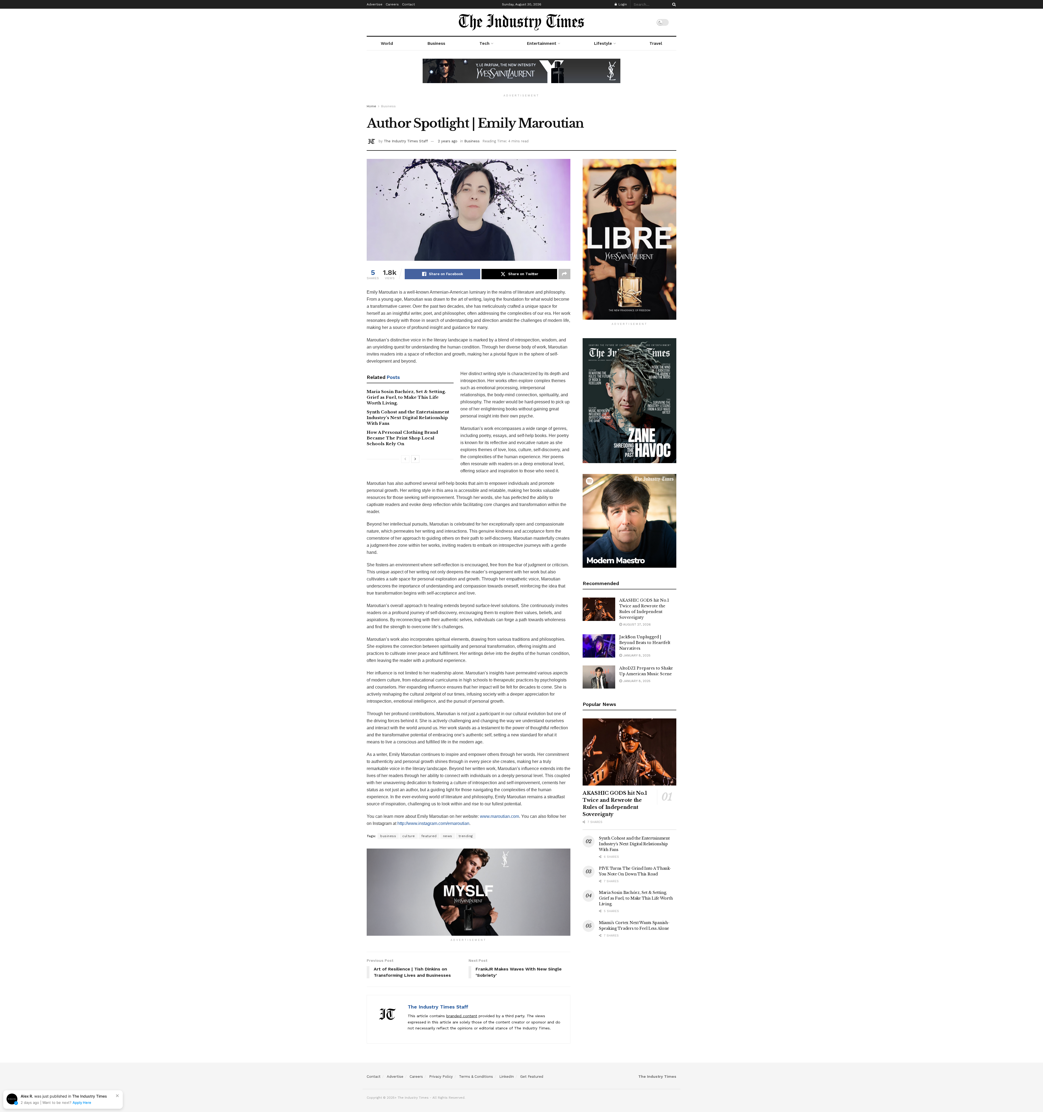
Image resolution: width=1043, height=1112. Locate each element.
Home (371, 106)
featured (429, 836)
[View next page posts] (415, 459)
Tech (484, 43)
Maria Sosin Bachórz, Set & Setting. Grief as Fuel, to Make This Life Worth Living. (406, 397)
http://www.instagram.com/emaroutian (433, 823)
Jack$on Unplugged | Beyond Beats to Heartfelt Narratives (644, 642)
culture (408, 836)
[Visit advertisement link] (521, 75)
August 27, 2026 (636, 624)
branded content (461, 1016)
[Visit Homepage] (521, 22)
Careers (392, 4)
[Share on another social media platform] (564, 274)
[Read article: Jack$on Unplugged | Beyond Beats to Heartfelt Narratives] (599, 646)
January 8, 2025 (636, 655)
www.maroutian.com (499, 816)
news (447, 836)
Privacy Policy (441, 1077)
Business (436, 43)
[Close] (117, 1095)
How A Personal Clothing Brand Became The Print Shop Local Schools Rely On (402, 438)
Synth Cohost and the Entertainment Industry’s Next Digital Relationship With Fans (408, 417)
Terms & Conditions (476, 1077)
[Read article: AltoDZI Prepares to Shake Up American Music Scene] (599, 677)
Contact (408, 4)
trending (465, 836)
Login (622, 4)
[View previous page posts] (405, 459)
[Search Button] (673, 4)
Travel (655, 43)
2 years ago (447, 141)
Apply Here (82, 1102)
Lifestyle (603, 43)
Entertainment (541, 43)
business (388, 836)
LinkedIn (506, 1077)
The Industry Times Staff (406, 141)
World (387, 43)
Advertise (374, 4)
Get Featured (531, 1077)
